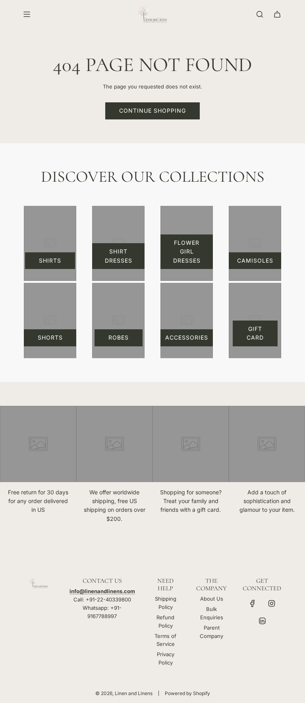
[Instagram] (271, 603)
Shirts (50, 260)
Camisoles (255, 260)
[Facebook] (252, 603)
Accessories (186, 337)
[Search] (259, 14)
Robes (118, 337)
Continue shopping (152, 110)
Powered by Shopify (187, 693)
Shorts (50, 337)
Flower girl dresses (187, 251)
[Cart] (277, 14)
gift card (255, 333)
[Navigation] (26, 14)
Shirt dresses (118, 255)
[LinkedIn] (262, 621)
